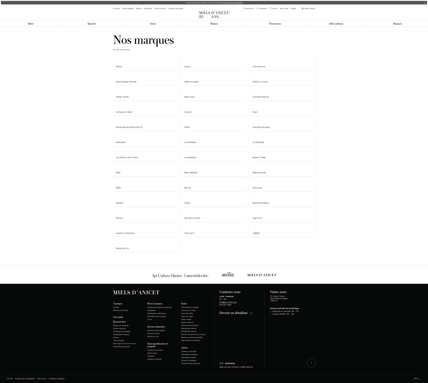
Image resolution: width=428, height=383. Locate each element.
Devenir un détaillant (233, 313)
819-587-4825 (225, 305)
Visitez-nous (278, 291)
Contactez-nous (229, 291)
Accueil (115, 50)
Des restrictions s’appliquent (232, 3)
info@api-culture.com (228, 302)
